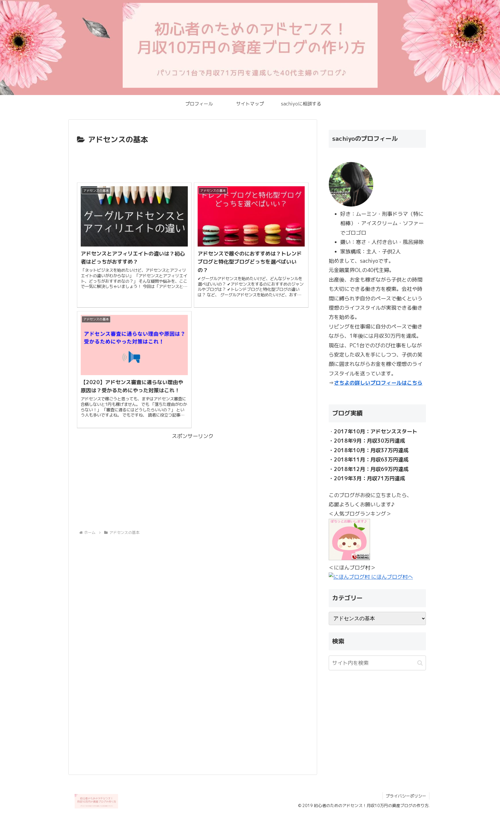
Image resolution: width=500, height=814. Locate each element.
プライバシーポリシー (406, 796)
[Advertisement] (192, 162)
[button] (420, 663)
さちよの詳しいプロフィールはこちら (378, 382)
